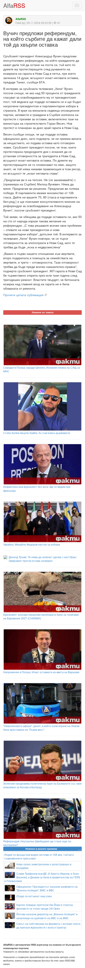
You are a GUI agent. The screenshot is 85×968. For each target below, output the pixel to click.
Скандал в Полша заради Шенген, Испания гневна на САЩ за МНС (41, 369)
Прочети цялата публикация (23, 295)
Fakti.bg (20, 23)
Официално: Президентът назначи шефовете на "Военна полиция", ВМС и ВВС (47, 888)
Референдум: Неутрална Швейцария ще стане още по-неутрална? (37, 843)
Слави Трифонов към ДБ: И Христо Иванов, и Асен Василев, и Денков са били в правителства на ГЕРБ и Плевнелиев (42, 877)
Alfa (14, 5)
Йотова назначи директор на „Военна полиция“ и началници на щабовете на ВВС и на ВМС (47, 916)
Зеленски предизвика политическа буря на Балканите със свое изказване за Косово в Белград (42, 785)
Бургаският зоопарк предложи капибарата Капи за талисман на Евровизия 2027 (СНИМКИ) (41, 616)
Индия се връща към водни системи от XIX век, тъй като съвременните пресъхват (39, 856)
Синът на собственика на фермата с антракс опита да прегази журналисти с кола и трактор (48, 925)
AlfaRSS (20, 19)
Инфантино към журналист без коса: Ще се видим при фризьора (36, 488)
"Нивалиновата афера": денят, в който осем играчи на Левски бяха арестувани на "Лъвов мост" (41, 727)
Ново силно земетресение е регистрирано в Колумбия (43, 866)
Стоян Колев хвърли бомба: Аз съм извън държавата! (36, 433)
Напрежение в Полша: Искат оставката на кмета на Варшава (41, 672)
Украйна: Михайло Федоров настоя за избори (31, 544)
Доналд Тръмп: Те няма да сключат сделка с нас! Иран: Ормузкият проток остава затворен (43, 558)
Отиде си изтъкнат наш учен (34, 896)
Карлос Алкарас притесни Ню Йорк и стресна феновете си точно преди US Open (44, 906)
